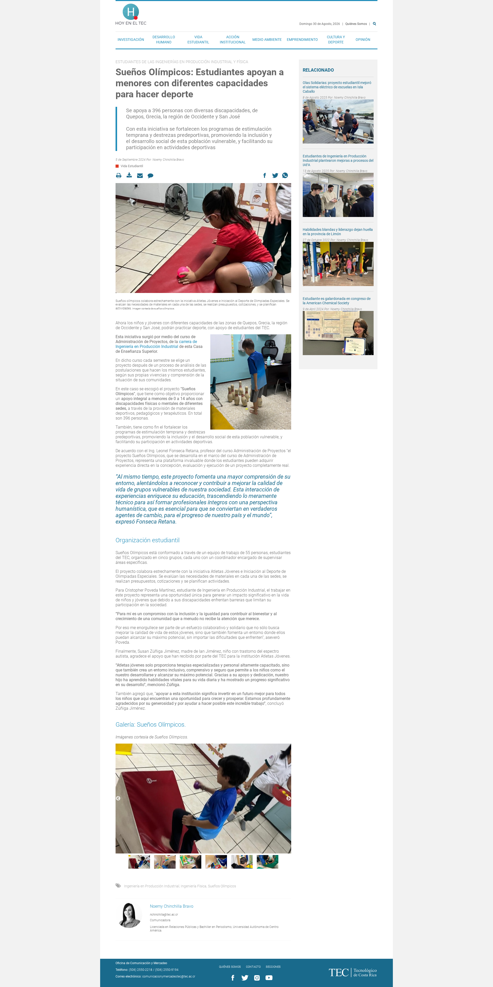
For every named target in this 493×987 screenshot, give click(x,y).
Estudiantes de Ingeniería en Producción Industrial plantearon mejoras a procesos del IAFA (338, 160)
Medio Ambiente (267, 39)
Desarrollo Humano (164, 39)
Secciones (273, 967)
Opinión (363, 39)
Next (288, 798)
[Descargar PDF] (131, 175)
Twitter (244, 978)
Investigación (131, 39)
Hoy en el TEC (131, 13)
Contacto (253, 967)
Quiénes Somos (356, 24)
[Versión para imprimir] (120, 175)
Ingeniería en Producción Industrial (151, 886)
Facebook (232, 978)
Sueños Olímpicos (222, 886)
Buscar (375, 40)
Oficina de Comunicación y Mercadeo (141, 963)
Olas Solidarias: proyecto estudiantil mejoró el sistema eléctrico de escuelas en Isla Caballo (337, 87)
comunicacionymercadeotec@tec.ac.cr (168, 976)
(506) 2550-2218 (140, 970)
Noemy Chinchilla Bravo (168, 160)
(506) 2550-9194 (166, 970)
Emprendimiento (302, 39)
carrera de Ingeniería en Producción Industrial (156, 344)
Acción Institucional (233, 39)
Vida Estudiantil (198, 39)
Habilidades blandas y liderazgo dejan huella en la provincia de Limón (338, 231)
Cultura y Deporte (336, 39)
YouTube (268, 978)
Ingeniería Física (193, 886)
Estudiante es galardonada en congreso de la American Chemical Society (337, 301)
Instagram (256, 978)
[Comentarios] (152, 175)
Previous (118, 798)
